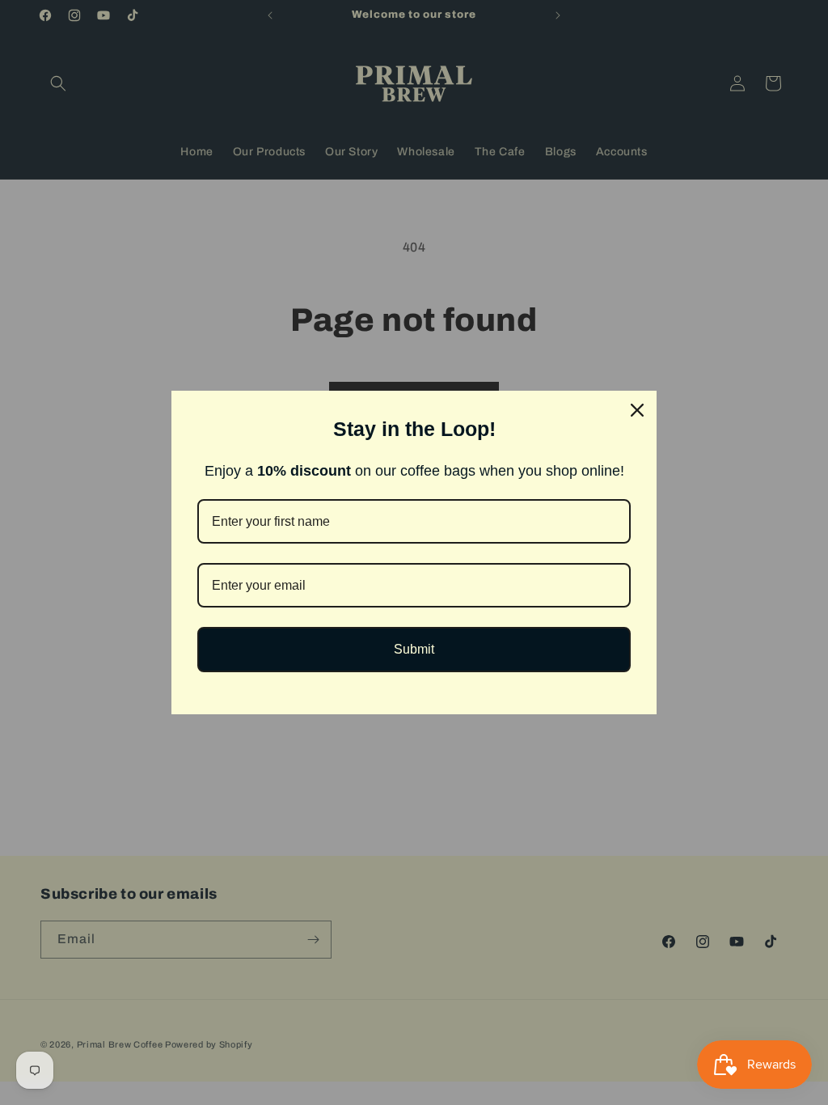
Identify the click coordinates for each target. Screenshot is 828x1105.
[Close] (637, 410)
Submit (414, 649)
